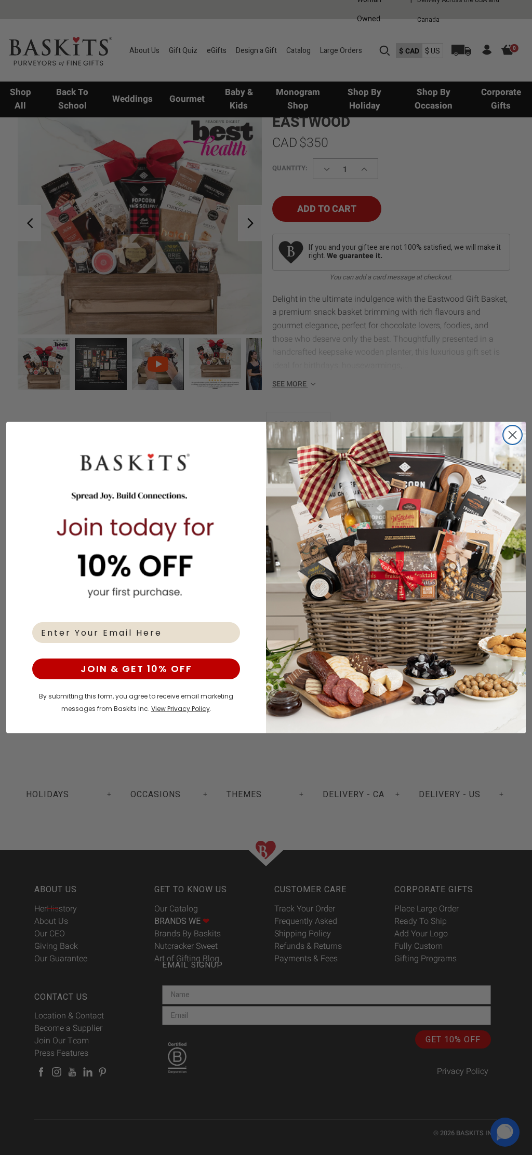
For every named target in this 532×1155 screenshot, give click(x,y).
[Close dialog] (512, 435)
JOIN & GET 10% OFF (136, 668)
